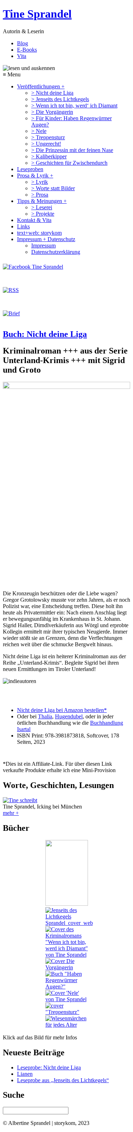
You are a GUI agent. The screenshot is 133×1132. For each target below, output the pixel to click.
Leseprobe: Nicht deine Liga (49, 1067)
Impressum (43, 246)
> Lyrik (39, 182)
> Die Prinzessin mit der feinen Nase (72, 150)
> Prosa (39, 195)
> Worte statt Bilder (53, 188)
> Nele (38, 131)
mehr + (11, 813)
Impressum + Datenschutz (46, 239)
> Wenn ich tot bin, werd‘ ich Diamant (74, 106)
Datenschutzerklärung (55, 252)
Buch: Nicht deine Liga (45, 334)
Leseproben (30, 169)
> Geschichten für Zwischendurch (69, 163)
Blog (22, 43)
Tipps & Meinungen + (42, 201)
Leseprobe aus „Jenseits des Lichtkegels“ (63, 1080)
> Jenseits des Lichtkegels (60, 99)
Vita (21, 56)
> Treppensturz (48, 137)
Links (23, 226)
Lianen (25, 1074)
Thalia (45, 716)
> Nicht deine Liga (52, 93)
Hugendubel (69, 716)
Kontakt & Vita (34, 220)
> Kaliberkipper (49, 156)
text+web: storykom (39, 233)
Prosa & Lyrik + (35, 176)
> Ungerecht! (46, 144)
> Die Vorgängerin (52, 112)
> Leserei (41, 207)
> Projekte (42, 214)
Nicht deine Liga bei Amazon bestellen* (62, 710)
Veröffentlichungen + (41, 86)
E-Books (27, 50)
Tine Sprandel (37, 13)
